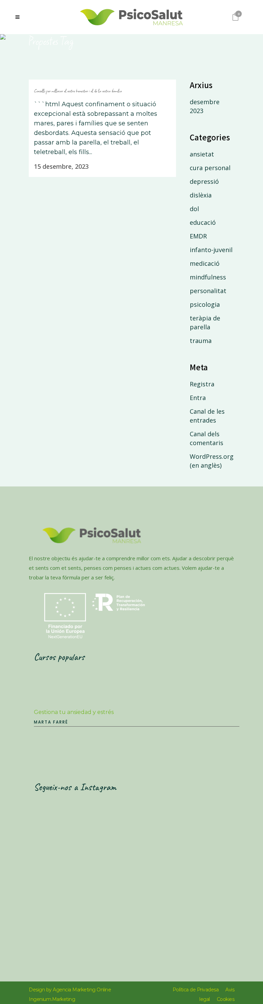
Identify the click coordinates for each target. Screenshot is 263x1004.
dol (194, 209)
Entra (198, 398)
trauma (201, 340)
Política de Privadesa (196, 990)
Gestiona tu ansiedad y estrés (74, 712)
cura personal (210, 168)
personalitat (208, 291)
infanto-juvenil (211, 250)
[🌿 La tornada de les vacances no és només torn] (84, 892)
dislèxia (201, 195)
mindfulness (208, 277)
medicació (205, 263)
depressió (204, 181)
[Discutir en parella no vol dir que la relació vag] (188, 892)
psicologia (205, 304)
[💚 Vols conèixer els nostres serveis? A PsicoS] (188, 832)
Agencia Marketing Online (82, 990)
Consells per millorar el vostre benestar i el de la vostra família (78, 90)
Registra (202, 384)
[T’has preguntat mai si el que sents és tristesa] (84, 832)
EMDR (198, 236)
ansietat (202, 154)
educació (203, 222)
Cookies (226, 999)
